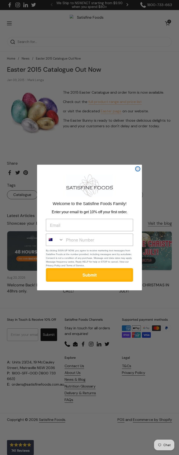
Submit (90, 275)
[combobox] (55, 240)
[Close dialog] (137, 169)
